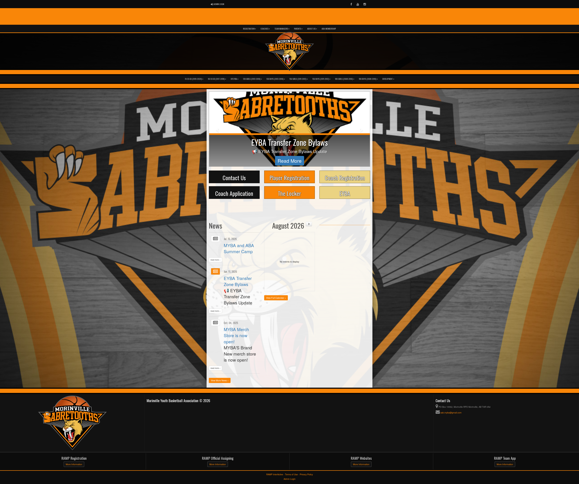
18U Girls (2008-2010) (344, 79)
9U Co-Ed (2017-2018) (216, 79)
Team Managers (281, 28)
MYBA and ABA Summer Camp (239, 248)
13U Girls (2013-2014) (251, 79)
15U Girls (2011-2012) (298, 79)
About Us (311, 28)
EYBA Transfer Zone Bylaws (238, 281)
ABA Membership (329, 28)
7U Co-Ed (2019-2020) (193, 79)
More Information (74, 464)
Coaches (264, 28)
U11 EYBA (234, 79)
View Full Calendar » (276, 297)
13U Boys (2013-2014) (274, 79)
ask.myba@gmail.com (451, 412)
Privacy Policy (306, 474)
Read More (290, 160)
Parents (297, 28)
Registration (249, 28)
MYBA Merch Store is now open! (236, 335)
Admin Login (290, 478)
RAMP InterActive (274, 474)
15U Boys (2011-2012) (320, 79)
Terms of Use (291, 474)
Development (387, 79)
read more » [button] (215, 259)
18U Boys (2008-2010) (367, 79)
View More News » (220, 380)
